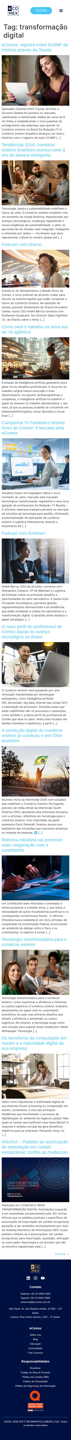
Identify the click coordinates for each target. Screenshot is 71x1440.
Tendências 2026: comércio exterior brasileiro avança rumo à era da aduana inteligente (33, 149)
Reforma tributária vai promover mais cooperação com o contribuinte (32, 845)
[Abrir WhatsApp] (62, 1431)
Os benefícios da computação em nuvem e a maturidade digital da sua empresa (34, 1043)
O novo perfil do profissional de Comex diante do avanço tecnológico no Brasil (32, 631)
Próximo (62, 1254)
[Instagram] (35, 1278)
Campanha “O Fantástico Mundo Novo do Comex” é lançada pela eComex (33, 427)
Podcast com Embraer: (24, 533)
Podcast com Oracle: (22, 244)
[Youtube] (43, 1278)
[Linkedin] (28, 1278)
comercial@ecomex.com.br (35, 1302)
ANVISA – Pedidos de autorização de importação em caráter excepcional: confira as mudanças (35, 1147)
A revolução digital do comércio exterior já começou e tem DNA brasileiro (32, 735)
